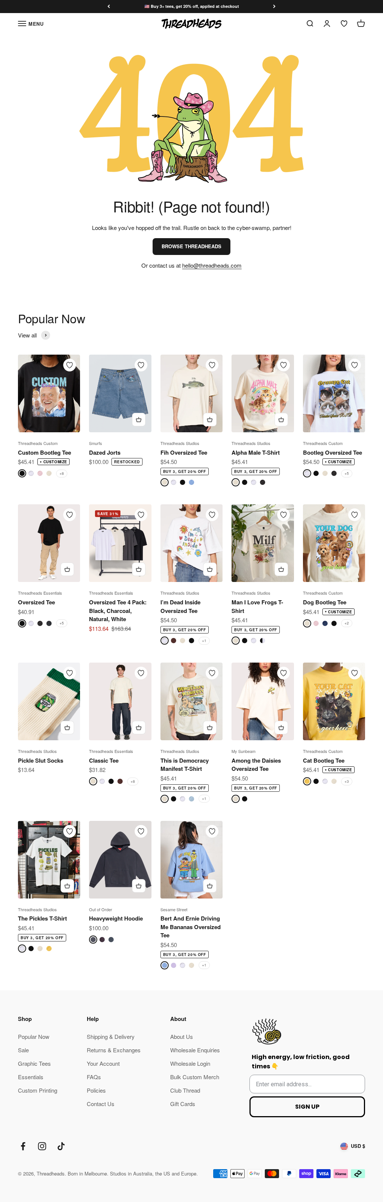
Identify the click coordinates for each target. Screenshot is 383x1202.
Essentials (30, 1077)
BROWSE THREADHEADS (191, 246)
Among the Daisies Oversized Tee (256, 764)
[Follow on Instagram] (42, 1146)
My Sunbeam (243, 751)
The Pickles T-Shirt (42, 918)
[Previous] (108, 6)
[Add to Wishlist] (69, 365)
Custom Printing (37, 1090)
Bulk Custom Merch (194, 1077)
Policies (96, 1090)
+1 (204, 640)
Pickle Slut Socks (40, 760)
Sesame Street (173, 909)
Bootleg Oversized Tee (332, 452)
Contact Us (100, 1104)
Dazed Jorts (104, 452)
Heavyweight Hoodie (116, 918)
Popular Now (33, 1036)
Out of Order (100, 909)
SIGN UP (307, 1106)
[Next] (274, 6)
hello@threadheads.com (212, 265)
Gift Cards (182, 1104)
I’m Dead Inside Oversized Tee (180, 606)
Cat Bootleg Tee (323, 760)
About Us (181, 1036)
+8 (61, 473)
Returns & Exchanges (114, 1050)
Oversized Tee (36, 602)
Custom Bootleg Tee (44, 452)
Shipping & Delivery (111, 1036)
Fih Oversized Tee (183, 452)
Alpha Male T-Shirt (256, 452)
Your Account (103, 1063)
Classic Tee (104, 760)
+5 (346, 473)
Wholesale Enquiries (195, 1050)
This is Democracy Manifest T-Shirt (184, 764)
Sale (23, 1050)
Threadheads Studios (179, 443)
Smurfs (95, 443)
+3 (346, 781)
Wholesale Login (190, 1063)
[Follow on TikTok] (61, 1146)
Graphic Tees (34, 1063)
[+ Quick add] (138, 419)
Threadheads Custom (38, 443)
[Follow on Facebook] (23, 1146)
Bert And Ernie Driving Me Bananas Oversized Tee (190, 926)
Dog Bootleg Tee (324, 602)
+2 (346, 623)
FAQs (94, 1077)
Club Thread (185, 1090)
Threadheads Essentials (40, 593)
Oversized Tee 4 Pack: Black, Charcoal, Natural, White (118, 610)
